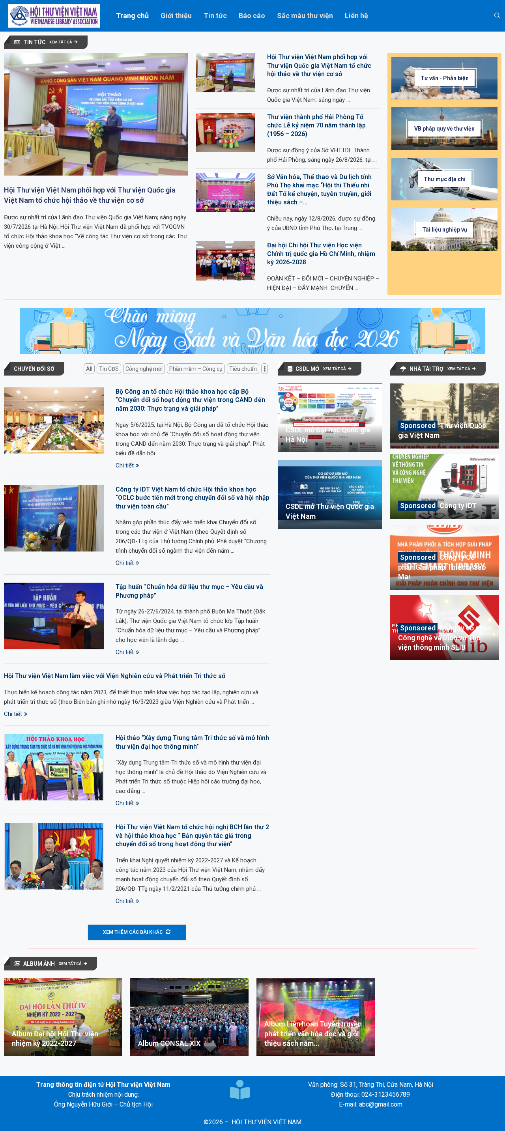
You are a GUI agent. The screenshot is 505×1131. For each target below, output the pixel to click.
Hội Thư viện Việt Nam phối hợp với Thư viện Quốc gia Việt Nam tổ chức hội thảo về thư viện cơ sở (90, 195)
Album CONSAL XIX (169, 1043)
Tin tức (215, 15)
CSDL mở (307, 369)
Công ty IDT (458, 505)
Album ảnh (39, 964)
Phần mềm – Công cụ (196, 369)
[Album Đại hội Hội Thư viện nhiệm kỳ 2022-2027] (63, 1017)
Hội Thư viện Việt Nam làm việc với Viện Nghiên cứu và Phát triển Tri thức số (114, 676)
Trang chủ (132, 15)
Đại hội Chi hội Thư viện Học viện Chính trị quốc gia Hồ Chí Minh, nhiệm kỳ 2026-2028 (321, 253)
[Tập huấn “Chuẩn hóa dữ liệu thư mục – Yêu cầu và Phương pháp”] (54, 616)
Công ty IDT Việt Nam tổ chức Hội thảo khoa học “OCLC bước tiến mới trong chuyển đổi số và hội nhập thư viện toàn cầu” (192, 498)
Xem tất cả (60, 42)
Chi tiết (125, 465)
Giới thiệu (176, 15)
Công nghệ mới (144, 369)
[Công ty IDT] (444, 486)
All (89, 369)
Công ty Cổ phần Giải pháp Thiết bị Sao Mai (442, 567)
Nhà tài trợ (426, 369)
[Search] (497, 16)
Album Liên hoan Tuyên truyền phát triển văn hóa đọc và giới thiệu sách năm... (313, 1033)
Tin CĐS (109, 369)
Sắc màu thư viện (305, 15)
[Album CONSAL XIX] (189, 1017)
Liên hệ (356, 15)
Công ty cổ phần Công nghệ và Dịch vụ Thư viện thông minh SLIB (444, 638)
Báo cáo (252, 15)
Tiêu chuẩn (243, 369)
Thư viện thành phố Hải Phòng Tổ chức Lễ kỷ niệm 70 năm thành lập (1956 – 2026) (316, 125)
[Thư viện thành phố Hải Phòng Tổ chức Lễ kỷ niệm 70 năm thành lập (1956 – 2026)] (225, 132)
